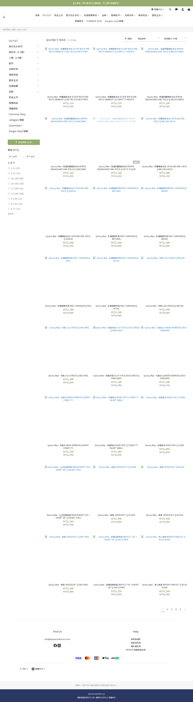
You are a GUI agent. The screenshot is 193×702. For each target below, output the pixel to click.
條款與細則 (136, 639)
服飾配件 (115, 15)
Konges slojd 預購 (114, 20)
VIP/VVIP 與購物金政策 (136, 649)
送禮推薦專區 (90, 15)
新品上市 (58, 15)
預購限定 (79, 20)
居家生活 (156, 15)
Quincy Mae (22, 29)
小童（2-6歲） (16, 57)
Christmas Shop (17, 114)
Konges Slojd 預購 (18, 131)
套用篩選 (25, 142)
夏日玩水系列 (72, 15)
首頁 (37, 15)
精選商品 (13, 103)
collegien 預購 (16, 119)
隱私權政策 (136, 646)
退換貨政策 (136, 642)
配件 (11, 63)
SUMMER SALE (94, 20)
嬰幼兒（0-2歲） (17, 52)
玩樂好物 (129, 15)
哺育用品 (142, 15)
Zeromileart (15, 125)
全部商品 (6, 29)
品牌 (104, 15)
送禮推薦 (13, 86)
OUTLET (47, 15)
